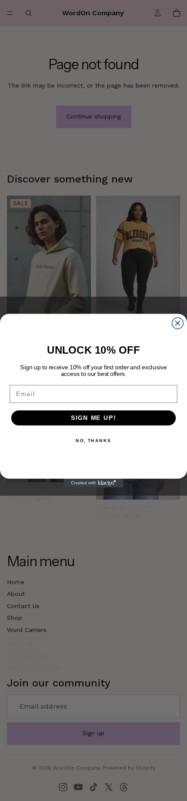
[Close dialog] (178, 323)
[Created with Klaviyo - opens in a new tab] (93, 482)
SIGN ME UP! (93, 417)
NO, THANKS (93, 440)
